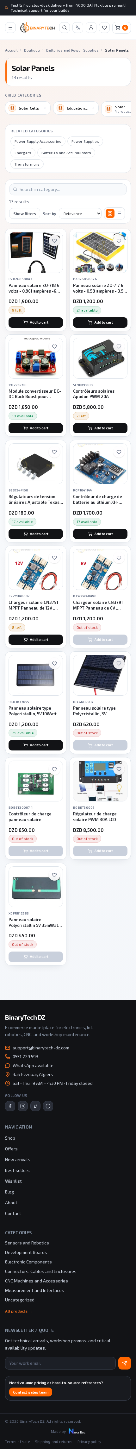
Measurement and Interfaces (34, 1290)
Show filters (24, 213)
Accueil (11, 50)
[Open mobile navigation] (10, 27)
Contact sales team (30, 1392)
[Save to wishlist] (54, 240)
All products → (18, 1311)
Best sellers (17, 1170)
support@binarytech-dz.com (41, 1047)
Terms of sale (17, 1441)
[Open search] (64, 27)
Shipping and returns (53, 1441)
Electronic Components (28, 1261)
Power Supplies (85, 141)
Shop (10, 1138)
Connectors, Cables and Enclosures (41, 1271)
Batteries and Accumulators (66, 152)
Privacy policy (89, 1441)
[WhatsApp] (48, 1106)
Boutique (32, 50)
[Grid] (110, 213)
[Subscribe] (124, 1363)
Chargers (23, 152)
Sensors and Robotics (27, 1242)
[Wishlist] (104, 27)
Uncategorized (19, 1299)
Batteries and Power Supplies (72, 50)
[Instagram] (23, 1106)
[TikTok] (35, 1106)
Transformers (27, 164)
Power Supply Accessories (38, 141)
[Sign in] (91, 27)
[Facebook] (10, 1106)
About (11, 1202)
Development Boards (26, 1252)
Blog (9, 1191)
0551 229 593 (25, 1056)
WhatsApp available (33, 1065)
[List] (118, 213)
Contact (13, 1213)
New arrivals (17, 1159)
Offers (11, 1148)
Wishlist (13, 1181)
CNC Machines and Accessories (36, 1280)
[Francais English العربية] (77, 27)
